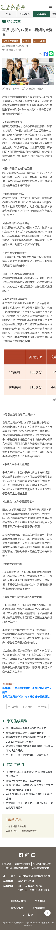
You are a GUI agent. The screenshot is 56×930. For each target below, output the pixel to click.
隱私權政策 (17, 908)
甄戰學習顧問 (22, 864)
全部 (8, 13)
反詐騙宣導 (38, 908)
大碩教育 (6, 864)
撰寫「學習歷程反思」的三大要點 (23, 780)
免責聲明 (40, 901)
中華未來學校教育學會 (16, 868)
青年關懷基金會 (40, 868)
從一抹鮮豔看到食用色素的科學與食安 (26, 728)
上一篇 (15, 706)
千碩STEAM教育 (42, 864)
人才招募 (28, 914)
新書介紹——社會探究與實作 (22, 830)
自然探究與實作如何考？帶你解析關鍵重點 (26, 696)
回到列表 (27, 706)
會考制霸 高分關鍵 (17, 826)
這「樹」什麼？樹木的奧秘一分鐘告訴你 (27, 755)
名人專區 (25, 13)
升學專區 (41, 13)
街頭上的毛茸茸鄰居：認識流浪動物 (25, 732)
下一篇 (43, 706)
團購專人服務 (18, 901)
